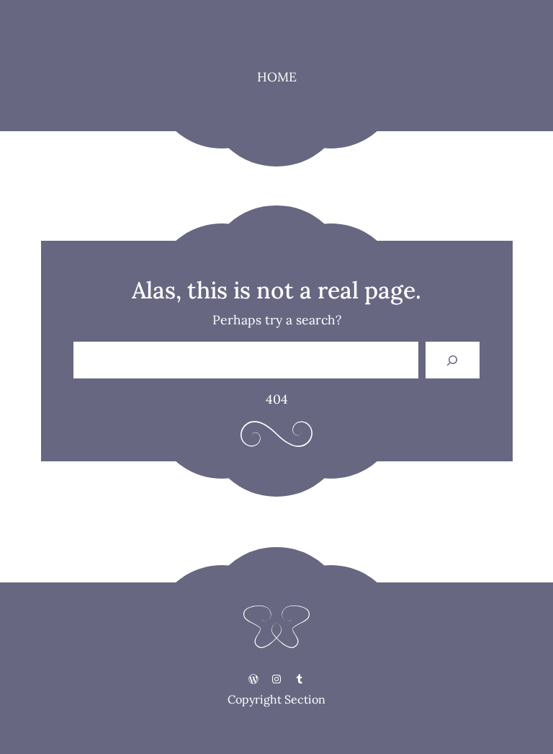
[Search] (453, 360)
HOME (277, 76)
